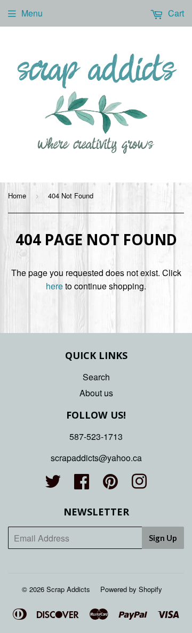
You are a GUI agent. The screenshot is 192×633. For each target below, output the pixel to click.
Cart (175, 13)
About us (96, 393)
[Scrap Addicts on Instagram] (139, 484)
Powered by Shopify (131, 589)
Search (96, 377)
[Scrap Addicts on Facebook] (82, 484)
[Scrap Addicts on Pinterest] (110, 484)
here (54, 286)
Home (17, 195)
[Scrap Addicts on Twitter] (53, 484)
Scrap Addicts (68, 589)
